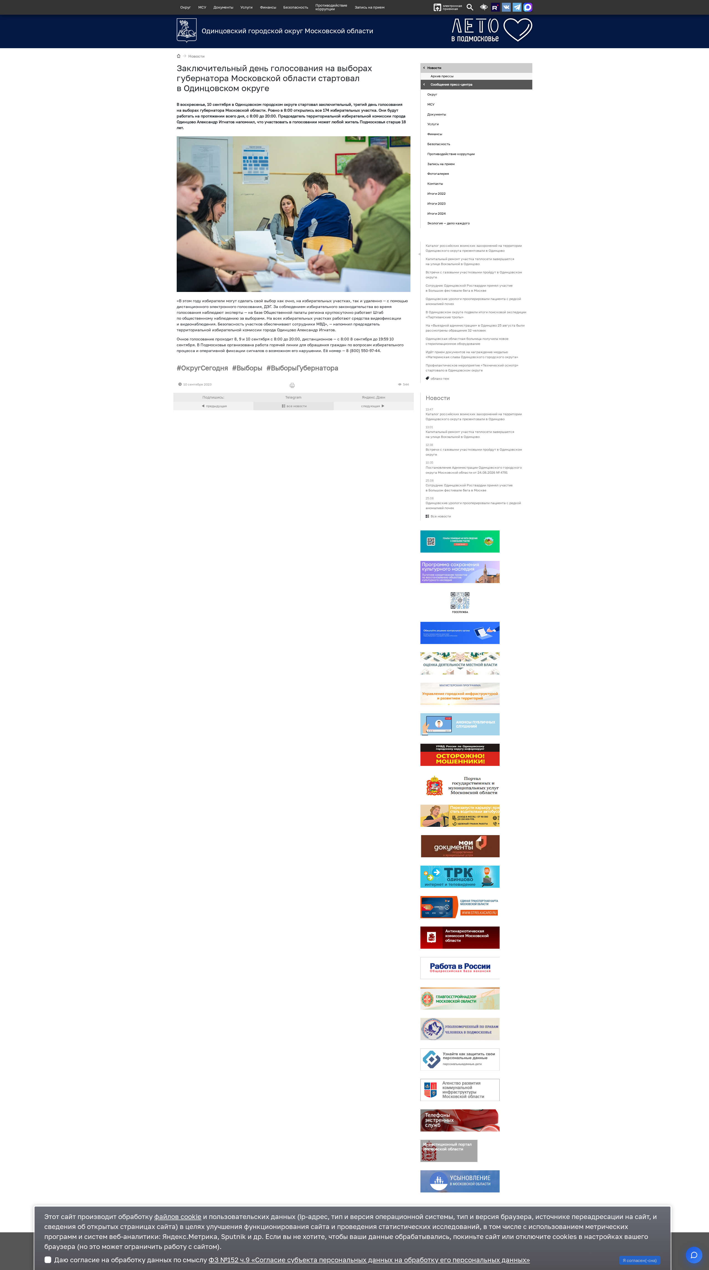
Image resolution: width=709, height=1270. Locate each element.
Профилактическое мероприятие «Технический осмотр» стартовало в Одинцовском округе (472, 367)
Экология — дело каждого (448, 223)
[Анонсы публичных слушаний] (460, 724)
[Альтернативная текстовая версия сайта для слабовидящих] (484, 7)
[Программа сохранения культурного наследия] (460, 572)
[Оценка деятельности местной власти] (460, 663)
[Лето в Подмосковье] (461, 30)
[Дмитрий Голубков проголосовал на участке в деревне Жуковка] (374, 406)
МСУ (202, 7)
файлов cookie (177, 1216)
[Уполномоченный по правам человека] (460, 1029)
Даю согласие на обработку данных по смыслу (292, 1260)
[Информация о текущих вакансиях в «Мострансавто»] (460, 816)
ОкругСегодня (204, 368)
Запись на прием (369, 7)
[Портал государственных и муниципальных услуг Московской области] (460, 785)
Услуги (246, 7)
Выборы (249, 368)
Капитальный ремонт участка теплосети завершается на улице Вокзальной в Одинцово (470, 261)
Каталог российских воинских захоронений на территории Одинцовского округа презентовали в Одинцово (474, 248)
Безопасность (295, 7)
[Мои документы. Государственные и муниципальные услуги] (460, 846)
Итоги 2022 (436, 193)
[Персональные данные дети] (460, 1059)
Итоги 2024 (436, 213)
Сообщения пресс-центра (451, 85)
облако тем (440, 378)
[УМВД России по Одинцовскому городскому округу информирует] (460, 755)
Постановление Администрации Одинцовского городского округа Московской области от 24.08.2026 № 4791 (474, 469)
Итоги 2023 (436, 203)
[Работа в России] (460, 968)
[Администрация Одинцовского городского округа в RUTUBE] (495, 7)
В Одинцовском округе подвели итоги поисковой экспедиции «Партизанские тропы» (476, 314)
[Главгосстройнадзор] (460, 998)
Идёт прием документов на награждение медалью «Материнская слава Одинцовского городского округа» (472, 354)
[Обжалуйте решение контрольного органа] (460, 633)
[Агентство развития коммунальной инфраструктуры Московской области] (460, 1090)
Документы (223, 7)
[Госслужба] (460, 602)
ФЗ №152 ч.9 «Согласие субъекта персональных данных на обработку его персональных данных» (369, 1260)
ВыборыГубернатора (304, 368)
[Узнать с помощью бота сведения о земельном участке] (460, 541)
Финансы (268, 7)
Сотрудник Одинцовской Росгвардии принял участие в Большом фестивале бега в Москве (469, 288)
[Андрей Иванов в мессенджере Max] (527, 7)
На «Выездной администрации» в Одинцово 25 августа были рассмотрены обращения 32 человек (475, 327)
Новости (196, 56)
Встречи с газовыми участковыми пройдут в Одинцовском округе (474, 274)
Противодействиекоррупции (331, 7)
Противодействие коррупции (451, 154)
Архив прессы (442, 76)
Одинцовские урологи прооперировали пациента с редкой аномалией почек (473, 301)
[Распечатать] (293, 385)
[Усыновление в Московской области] (460, 1181)
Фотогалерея (438, 174)
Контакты (435, 183)
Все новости (441, 516)
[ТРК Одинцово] (460, 877)
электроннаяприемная (452, 7)
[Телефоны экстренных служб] (460, 1120)
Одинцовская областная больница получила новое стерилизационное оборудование (467, 341)
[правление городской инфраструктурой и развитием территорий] (460, 694)
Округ (185, 7)
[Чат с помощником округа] (694, 1255)
